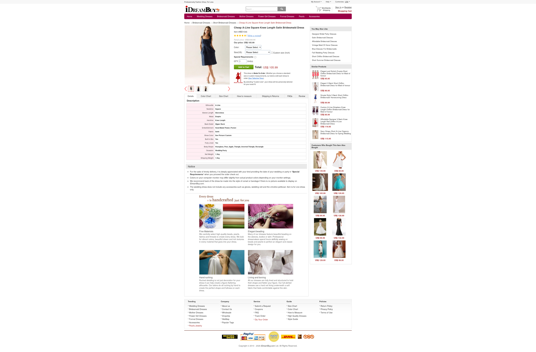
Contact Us (227, 309)
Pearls (301, 16)
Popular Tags (228, 322)
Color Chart (293, 309)
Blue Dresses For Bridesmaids (324, 48)
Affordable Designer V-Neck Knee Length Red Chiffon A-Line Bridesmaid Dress (333, 121)
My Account (315, 1)
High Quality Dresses (297, 315)
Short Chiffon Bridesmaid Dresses (325, 56)
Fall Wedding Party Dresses (323, 52)
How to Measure (295, 312)
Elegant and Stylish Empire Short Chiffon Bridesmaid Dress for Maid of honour (335, 73)
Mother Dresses (246, 16)
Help (327, 1)
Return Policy (326, 306)
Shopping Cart (345, 10)
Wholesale (226, 312)
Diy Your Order (261, 319)
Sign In (338, 7)
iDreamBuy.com (268, 345)
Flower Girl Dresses (267, 16)
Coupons (259, 309)
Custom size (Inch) (281, 52)
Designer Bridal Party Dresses (324, 34)
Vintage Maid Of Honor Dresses (325, 45)
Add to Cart (243, 67)
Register (348, 7)
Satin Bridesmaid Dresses (322, 37)
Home (189, 16)
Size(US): (238, 52)
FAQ (257, 312)
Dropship (226, 315)
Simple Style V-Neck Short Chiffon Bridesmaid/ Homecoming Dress (334, 96)
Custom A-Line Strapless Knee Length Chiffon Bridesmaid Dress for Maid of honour (335, 109)
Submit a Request (263, 306)
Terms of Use (326, 312)
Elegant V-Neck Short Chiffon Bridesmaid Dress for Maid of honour (335, 84)
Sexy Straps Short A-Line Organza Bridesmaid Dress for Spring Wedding (335, 132)
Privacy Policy (327, 309)
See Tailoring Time (256, 78)
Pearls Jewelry (195, 325)
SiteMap (225, 319)
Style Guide (293, 319)
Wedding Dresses (204, 16)
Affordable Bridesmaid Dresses (324, 41)
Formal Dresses (287, 16)
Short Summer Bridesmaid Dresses (326, 60)
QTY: (236, 61)
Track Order (260, 315)
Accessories (314, 16)
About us (226, 306)
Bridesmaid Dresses (226, 16)
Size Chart (292, 306)
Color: (236, 47)
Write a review (254, 35)
